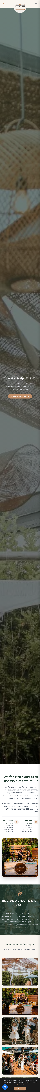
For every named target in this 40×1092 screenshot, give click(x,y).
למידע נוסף (20, 1084)
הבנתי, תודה (20, 1089)
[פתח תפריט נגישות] (5, 1087)
